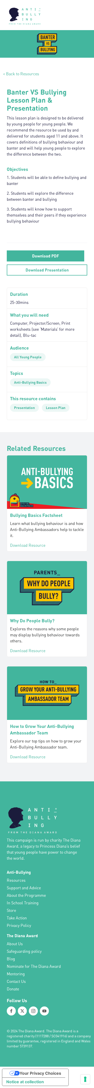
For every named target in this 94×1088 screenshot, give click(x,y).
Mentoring (16, 973)
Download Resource (27, 545)
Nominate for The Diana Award (34, 966)
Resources (16, 880)
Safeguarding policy (24, 951)
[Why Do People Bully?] (47, 588)
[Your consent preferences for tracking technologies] (85, 1079)
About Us (15, 943)
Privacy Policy (19, 925)
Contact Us (16, 981)
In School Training (23, 902)
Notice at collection (25, 1081)
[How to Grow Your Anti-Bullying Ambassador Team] (47, 693)
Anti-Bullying (19, 872)
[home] (23, 15)
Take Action (17, 917)
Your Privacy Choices (40, 1073)
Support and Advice (24, 887)
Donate (13, 988)
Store (11, 910)
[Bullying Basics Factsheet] (47, 482)
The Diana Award (22, 935)
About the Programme (26, 895)
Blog (11, 958)
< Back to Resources (21, 73)
